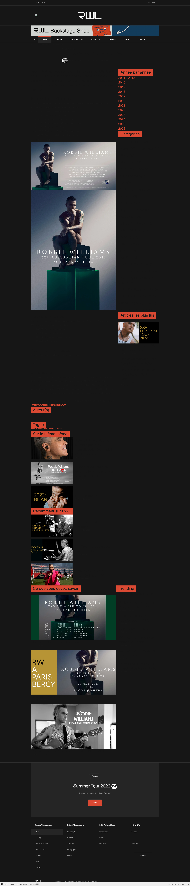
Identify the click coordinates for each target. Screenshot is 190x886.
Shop (127, 39)
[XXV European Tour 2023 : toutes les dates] (139, 333)
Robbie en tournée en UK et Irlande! (58, 642)
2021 (121, 105)
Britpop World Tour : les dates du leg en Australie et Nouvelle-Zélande (94, 472)
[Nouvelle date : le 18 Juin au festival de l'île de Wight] (73, 727)
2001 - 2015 (126, 78)
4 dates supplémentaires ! (136, 594)
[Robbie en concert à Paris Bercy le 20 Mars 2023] (73, 672)
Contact (141, 39)
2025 (121, 124)
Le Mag (59, 39)
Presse (69, 855)
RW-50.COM (95, 39)
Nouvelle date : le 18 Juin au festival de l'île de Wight (138, 374)
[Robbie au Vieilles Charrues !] (52, 525)
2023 (121, 114)
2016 (121, 82)
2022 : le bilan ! (86, 496)
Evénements (103, 832)
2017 (121, 87)
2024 (121, 119)
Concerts (70, 838)
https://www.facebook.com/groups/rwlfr (49, 405)
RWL (90, 15)
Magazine (102, 844)
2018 (121, 91)
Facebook (135, 832)
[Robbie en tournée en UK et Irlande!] (73, 617)
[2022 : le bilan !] (52, 497)
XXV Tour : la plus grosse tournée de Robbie (92, 549)
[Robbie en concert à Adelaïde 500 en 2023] (52, 574)
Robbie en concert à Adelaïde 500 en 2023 (90, 573)
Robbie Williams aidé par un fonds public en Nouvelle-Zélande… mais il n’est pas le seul (93, 447)
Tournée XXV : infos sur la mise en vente (137, 653)
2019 (121, 96)
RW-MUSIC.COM (76, 39)
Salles (101, 838)
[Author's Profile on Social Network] (34, 420)
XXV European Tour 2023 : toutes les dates (138, 348)
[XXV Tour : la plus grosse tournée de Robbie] (52, 550)
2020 (121, 101)
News (45, 39)
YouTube (135, 844)
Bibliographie (71, 850)
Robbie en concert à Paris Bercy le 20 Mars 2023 (138, 361)
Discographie (71, 832)
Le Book (112, 39)
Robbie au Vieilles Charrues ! (87, 525)
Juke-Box (70, 844)
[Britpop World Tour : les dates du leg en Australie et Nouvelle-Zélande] (52, 472)
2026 (121, 128)
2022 (121, 110)
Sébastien (73, 61)
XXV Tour (95, 60)
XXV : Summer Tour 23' (135, 629)
